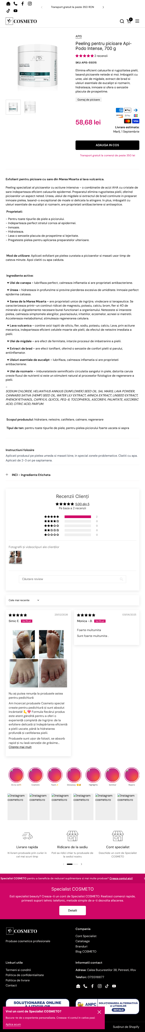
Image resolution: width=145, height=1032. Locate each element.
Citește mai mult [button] (20, 747)
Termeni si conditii (18, 970)
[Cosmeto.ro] (21, 21)
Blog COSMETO (86, 951)
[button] (81, 21)
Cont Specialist (86, 936)
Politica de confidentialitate (25, 975)
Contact (11, 985)
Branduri (81, 946)
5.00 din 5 (82, 504)
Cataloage (83, 941)
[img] (18, 615)
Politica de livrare (18, 980)
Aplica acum (13, 1024)
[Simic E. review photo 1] (38, 658)
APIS (79, 36)
